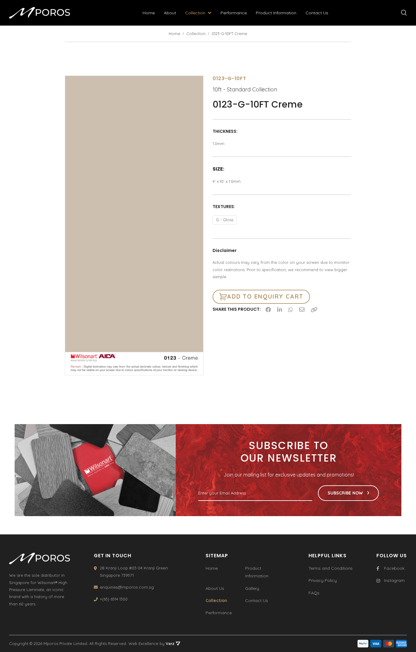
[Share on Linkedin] (279, 309)
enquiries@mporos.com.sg (127, 587)
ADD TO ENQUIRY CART (265, 296)
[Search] (404, 13)
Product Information (276, 13)
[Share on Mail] (302, 309)
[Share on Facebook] (268, 309)
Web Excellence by (151, 643)
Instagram (394, 580)
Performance (233, 13)
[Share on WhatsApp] (290, 309)
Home (149, 13)
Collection (195, 13)
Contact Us (316, 13)
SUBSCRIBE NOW (346, 493)
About (170, 13)
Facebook (394, 568)
